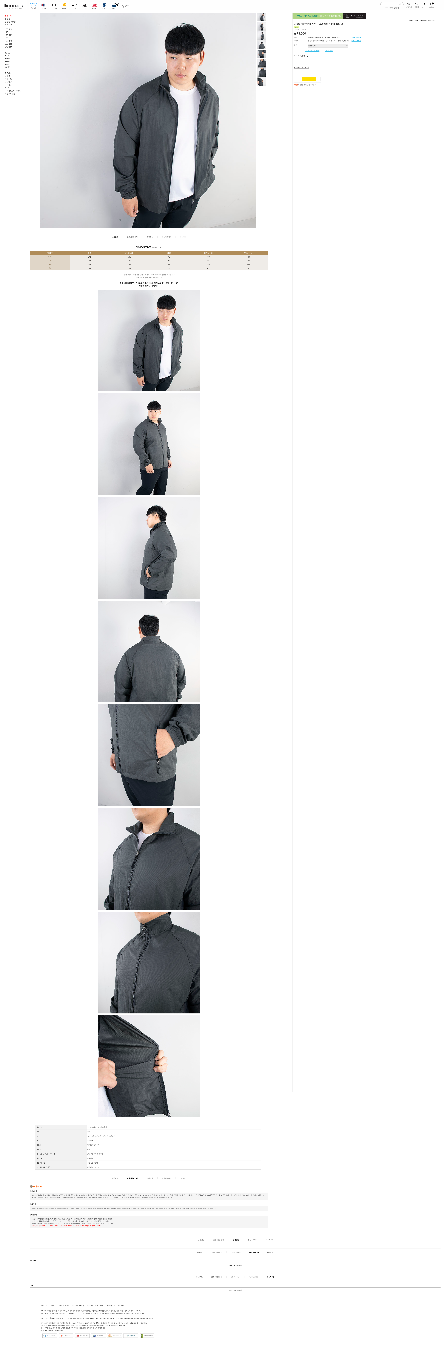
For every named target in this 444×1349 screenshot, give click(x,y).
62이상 (8, 67)
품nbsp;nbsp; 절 (301, 67)
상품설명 (115, 237)
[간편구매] (309, 79)
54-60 (7, 64)
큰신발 (7, 87)
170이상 (8, 46)
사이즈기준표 (329, 51)
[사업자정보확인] (109, 1313)
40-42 (7, 55)
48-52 (7, 61)
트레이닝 (8, 79)
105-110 (8, 29)
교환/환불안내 (132, 237)
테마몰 (7, 76)
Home (411, 21)
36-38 (7, 52)
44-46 (7, 58)
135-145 (8, 40)
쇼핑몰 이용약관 (63, 1305)
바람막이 (422, 21)
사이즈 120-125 (431, 21)
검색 (400, 4)
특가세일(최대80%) (13, 90)
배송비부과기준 (356, 41)
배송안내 (90, 1305)
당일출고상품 (10, 21)
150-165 (8, 43)
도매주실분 (99, 1305)
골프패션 (8, 73)
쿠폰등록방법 (110, 1305)
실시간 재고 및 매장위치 (312, 51)
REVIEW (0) (254, 1252)
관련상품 (149, 237)
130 (6, 38)
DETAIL (200, 1252)
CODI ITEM (236, 1252)
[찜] (318, 79)
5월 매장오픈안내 (394, 8)
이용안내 (52, 1305)
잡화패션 (8, 84)
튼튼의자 (8, 24)
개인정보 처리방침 (78, 1305)
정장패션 (8, 81)
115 (6, 32)
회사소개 (43, 1305)
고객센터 (120, 1305)
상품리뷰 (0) (166, 237)
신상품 (7, 18)
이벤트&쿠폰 (10, 93)
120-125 (8, 35)
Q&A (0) (183, 237)
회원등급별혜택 (356, 37)
